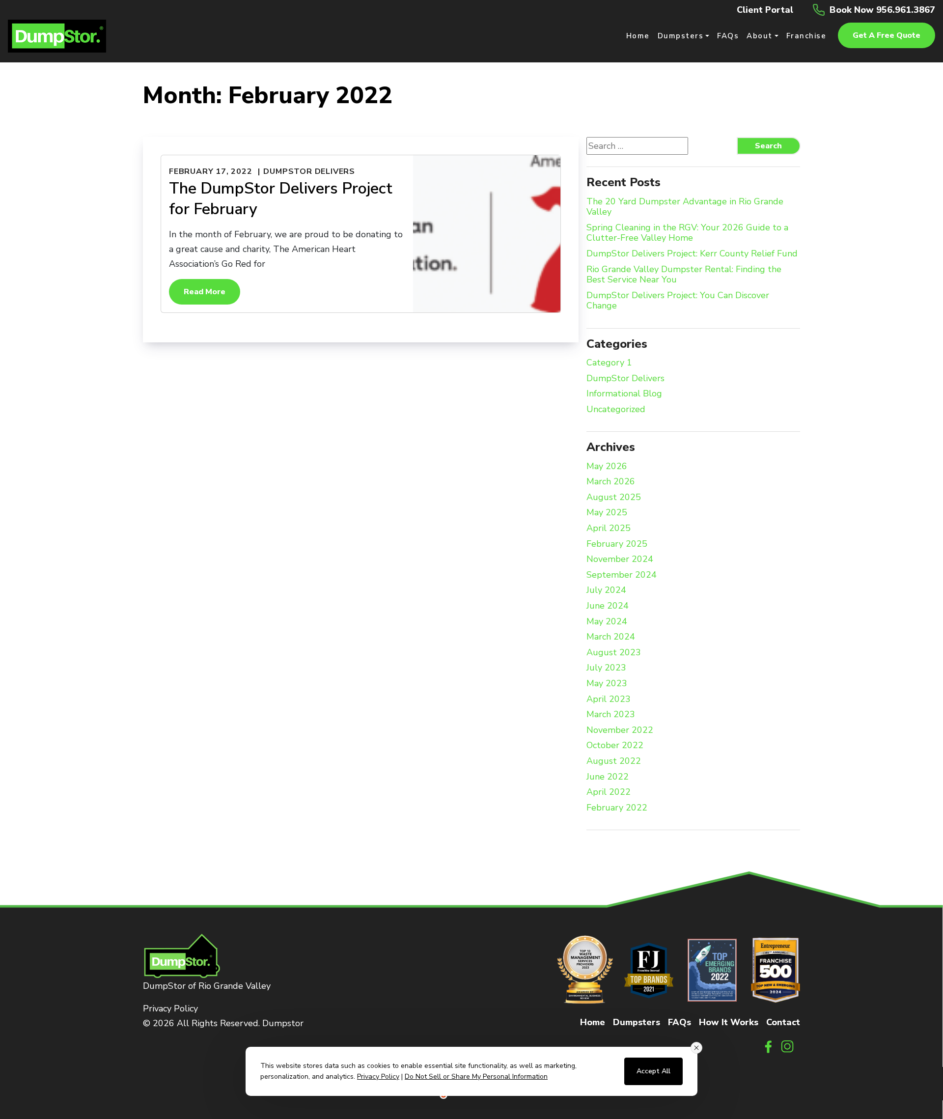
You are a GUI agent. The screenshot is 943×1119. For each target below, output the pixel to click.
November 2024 (619, 559)
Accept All (653, 1071)
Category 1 (609, 363)
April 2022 (608, 792)
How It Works (728, 1022)
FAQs (679, 1022)
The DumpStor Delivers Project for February (280, 199)
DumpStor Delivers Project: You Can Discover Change (677, 300)
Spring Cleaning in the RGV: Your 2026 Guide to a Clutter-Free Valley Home (687, 233)
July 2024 (606, 590)
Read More (204, 291)
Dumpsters (636, 1022)
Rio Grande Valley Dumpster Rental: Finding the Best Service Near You (683, 274)
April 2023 (608, 699)
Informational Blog (624, 394)
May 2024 (606, 621)
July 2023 (606, 668)
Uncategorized (615, 409)
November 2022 (619, 730)
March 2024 (610, 637)
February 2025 (616, 544)
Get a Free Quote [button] (886, 35)
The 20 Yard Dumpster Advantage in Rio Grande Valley (684, 207)
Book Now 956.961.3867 (882, 10)
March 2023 (610, 714)
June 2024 (607, 606)
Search (768, 145)
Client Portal (765, 10)
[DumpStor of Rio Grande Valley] (57, 35)
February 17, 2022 (210, 171)
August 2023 (613, 652)
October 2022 (614, 745)
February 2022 (616, 808)
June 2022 (607, 777)
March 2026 (610, 481)
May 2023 (606, 683)
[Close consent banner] (696, 1048)
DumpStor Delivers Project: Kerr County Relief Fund (692, 254)
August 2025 (613, 497)
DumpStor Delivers (309, 171)
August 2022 (613, 761)
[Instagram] (787, 1046)
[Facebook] (768, 1046)
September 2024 (621, 575)
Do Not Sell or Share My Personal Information (476, 1076)
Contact (783, 1022)
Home (592, 1022)
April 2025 (608, 528)
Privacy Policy (170, 1008)
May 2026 (606, 466)
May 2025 (606, 512)
